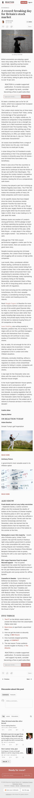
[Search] (31, 716)
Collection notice (25, 785)
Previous (6, 679)
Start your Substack (12, 790)
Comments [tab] (5, 694)
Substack (8, 794)
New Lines (8, 627)
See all (5, 761)
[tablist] (8, 694)
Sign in (30, 2)
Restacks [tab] (12, 694)
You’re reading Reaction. (8, 725)
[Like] (3, 26)
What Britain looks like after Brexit (11, 722)
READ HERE (5, 455)
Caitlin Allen (9, 21)
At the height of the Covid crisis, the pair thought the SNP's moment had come (12, 739)
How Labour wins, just (9, 749)
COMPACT (15, 640)
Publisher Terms (17, 784)
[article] (17, 725)
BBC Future (15, 635)
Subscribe (24, 2)
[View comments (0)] (7, 26)
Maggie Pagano (10, 303)
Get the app (25, 790)
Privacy (12, 785)
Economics (5, 7)
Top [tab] (3, 716)
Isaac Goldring (6, 326)
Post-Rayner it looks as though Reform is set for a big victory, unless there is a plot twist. (12, 752)
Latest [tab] (8, 716)
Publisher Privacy (27, 782)
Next (28, 679)
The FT (7, 619)
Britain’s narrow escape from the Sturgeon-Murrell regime (12, 735)
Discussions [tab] (15, 716)
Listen (30, 22)
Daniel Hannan (13, 727)
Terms (17, 785)
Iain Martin (12, 742)
